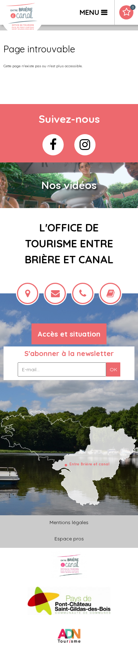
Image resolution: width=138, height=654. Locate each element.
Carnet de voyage (132, 7)
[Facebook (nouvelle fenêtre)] (53, 144)
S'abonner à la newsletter (69, 353)
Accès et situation (69, 333)
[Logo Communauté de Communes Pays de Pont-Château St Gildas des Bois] (69, 600)
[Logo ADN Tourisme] (69, 636)
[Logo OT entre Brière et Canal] (69, 565)
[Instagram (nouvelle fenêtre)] (85, 144)
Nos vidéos (69, 185)
